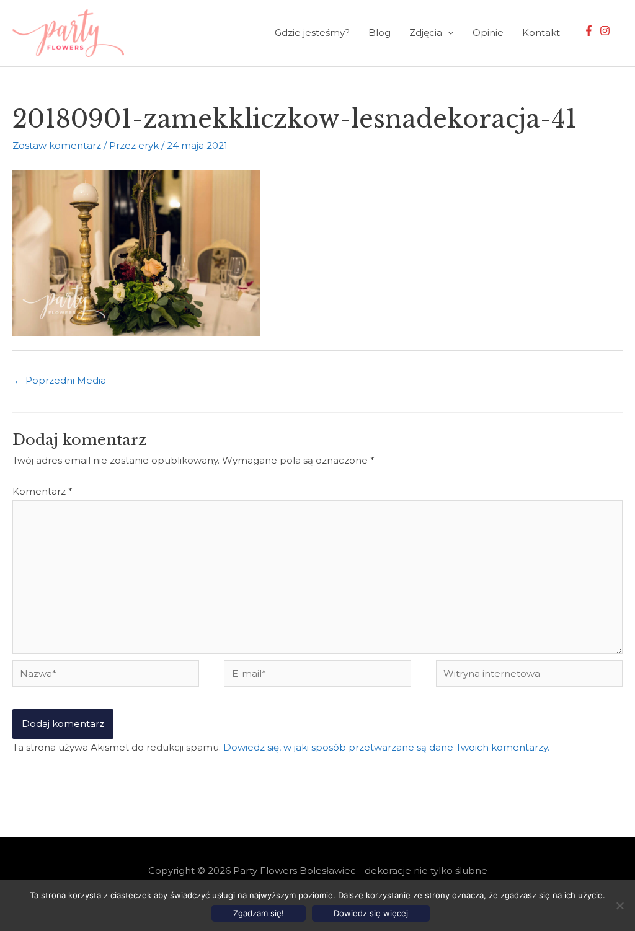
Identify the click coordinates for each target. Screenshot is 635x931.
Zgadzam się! (258, 913)
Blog (379, 32)
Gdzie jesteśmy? (312, 32)
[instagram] (606, 30)
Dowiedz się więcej (371, 913)
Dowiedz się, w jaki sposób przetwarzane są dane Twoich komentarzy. (386, 747)
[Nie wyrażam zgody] (619, 905)
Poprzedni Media (60, 380)
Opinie (488, 32)
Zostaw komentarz (56, 145)
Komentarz (42, 491)
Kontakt (541, 32)
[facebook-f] (590, 30)
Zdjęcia (425, 32)
